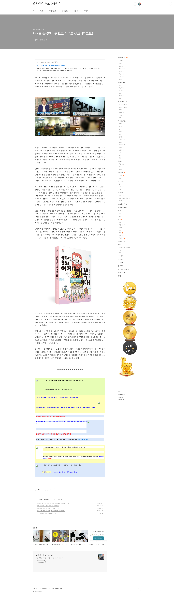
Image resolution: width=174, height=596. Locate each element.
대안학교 (121, 169)
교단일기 (121, 150)
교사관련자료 (41, 499)
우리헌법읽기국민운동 (124, 247)
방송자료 (120, 192)
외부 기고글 (121, 241)
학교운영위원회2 (123, 107)
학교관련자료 (121, 161)
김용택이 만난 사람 (123, 269)
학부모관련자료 (122, 102)
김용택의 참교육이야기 (46, 4)
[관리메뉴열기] (170, 3)
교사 (120, 129)
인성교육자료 (121, 181)
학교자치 (121, 74)
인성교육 (121, 187)
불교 (120, 216)
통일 (119, 276)
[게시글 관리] (44, 489)
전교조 (121, 175)
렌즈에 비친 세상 (122, 204)
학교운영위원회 (123, 104)
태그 (41, 11)
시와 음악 (120, 256)
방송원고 (121, 201)
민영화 (120, 227)
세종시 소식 (121, 272)
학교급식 (121, 90)
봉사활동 (121, 137)
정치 (119, 219)
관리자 (86, 11)
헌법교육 (121, 253)
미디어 (120, 230)
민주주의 (120, 266)
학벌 (120, 155)
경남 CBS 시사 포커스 (124, 198)
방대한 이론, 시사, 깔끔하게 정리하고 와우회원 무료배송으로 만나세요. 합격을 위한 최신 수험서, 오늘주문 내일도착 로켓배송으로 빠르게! (69, 69)
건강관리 (120, 262)
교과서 (120, 142)
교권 (120, 152)
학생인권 (121, 96)
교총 (120, 178)
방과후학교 (122, 145)
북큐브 (80, 439)
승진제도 (121, 63)
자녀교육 (121, 115)
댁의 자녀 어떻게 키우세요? (45, 513)
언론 (120, 158)
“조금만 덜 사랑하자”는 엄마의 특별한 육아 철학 (52, 503)
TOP (139, 589)
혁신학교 (121, 71)
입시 (120, 98)
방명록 (76, 11)
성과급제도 (122, 69)
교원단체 (120, 172)
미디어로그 (52, 11)
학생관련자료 (121, 82)
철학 (120, 184)
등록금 (120, 117)
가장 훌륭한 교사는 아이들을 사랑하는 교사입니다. (50, 558)
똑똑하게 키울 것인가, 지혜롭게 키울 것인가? (51, 511)
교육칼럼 (121, 124)
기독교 (120, 213)
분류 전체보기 (122, 57)
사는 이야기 (122, 225)
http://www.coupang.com (45, 62)
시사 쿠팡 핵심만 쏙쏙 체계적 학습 (51, 65)
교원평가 (121, 66)
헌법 (119, 244)
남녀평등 (121, 93)
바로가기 (85, 439)
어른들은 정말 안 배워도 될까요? (47, 508)
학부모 (48, 499)
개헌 (120, 250)
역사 (120, 235)
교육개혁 (121, 76)
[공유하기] (41, 489)
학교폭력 (121, 88)
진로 (120, 189)
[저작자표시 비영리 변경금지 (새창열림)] (57, 489)
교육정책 (120, 61)
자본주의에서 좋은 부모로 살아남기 (48, 506)
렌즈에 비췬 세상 (122, 207)
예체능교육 (122, 139)
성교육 (120, 79)
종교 (119, 211)
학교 (120, 134)
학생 (120, 85)
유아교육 (121, 166)
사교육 (120, 110)
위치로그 (65, 11)
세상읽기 (121, 238)
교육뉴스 (121, 195)
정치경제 (120, 259)
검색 (135, 4)
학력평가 (121, 131)
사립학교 (121, 147)
